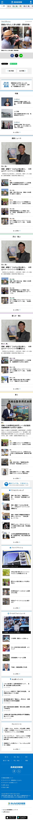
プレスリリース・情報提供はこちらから (12, 780)
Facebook (14, 771)
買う (21, 6)
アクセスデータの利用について (10, 782)
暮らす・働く (27, 6)
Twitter (19, 771)
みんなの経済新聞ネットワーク (16, 803)
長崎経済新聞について (8, 777)
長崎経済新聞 (16, 2)
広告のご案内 (6, 787)
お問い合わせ (6, 785)
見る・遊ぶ (15, 6)
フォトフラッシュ (5, 21)
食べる (9, 6)
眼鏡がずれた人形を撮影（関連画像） (10, 50)
